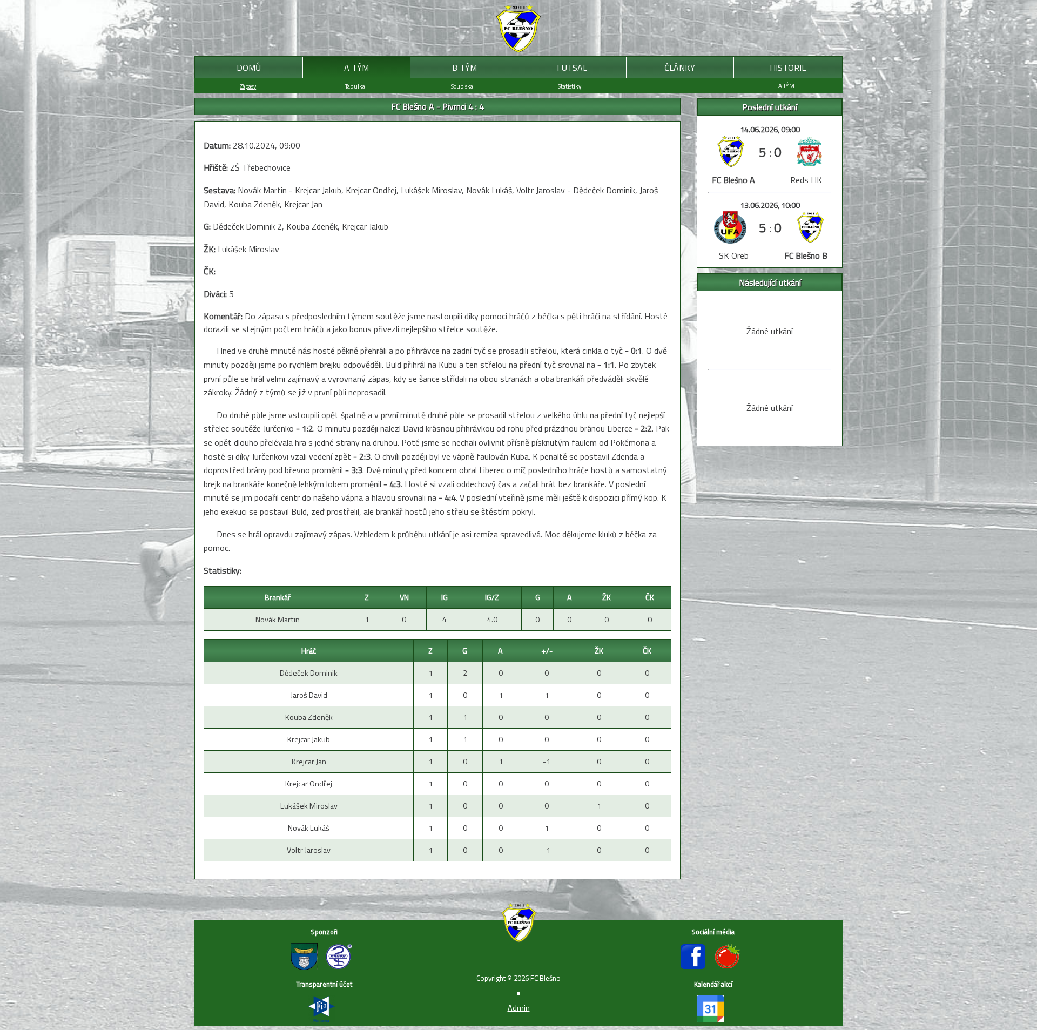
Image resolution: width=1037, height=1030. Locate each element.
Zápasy (248, 86)
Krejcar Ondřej (308, 784)
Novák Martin (277, 619)
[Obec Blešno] (308, 966)
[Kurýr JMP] (341, 966)
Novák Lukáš (308, 828)
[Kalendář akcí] (713, 1019)
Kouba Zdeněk (309, 717)
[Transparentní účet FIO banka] (324, 1019)
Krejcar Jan (309, 762)
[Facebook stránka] (696, 966)
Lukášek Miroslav (309, 806)
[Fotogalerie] (730, 966)
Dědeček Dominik (309, 673)
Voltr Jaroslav (309, 850)
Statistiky (569, 86)
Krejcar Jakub (308, 739)
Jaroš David (309, 695)
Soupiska (462, 86)
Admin (519, 1008)
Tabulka (355, 86)
